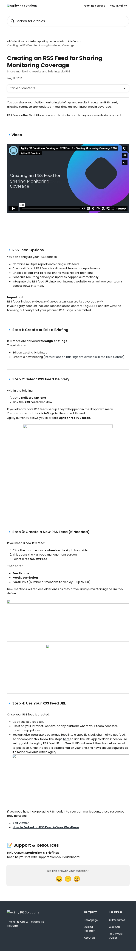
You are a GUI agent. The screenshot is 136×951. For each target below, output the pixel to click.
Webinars (114, 927)
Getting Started (94, 5)
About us (89, 937)
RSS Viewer (21, 823)
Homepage (91, 920)
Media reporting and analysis (46, 41)
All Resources (117, 920)
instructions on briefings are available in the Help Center (84, 357)
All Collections (15, 41)
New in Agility (118, 5)
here (66, 739)
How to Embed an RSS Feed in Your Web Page (46, 827)
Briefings (73, 41)
